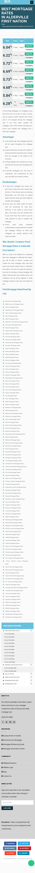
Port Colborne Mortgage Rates (14, 558)
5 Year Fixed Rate (9, 646)
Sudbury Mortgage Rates (12, 584)
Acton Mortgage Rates (12, 307)
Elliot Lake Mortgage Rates (13, 478)
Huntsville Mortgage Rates (13, 493)
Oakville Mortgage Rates (12, 534)
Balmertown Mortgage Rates (13, 413)
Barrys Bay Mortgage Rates (13, 425)
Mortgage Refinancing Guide (13, 744)
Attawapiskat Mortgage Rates (14, 378)
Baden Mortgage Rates (12, 404)
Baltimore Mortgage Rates (13, 416)
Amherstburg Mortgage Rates (14, 342)
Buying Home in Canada (12, 736)
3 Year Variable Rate (10, 668)
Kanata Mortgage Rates (12, 496)
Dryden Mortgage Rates (12, 475)
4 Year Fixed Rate (9, 643)
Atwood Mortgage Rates (12, 381)
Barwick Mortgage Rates (12, 428)
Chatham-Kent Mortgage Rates (14, 463)
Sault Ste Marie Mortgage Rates (14, 575)
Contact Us (7, 776)
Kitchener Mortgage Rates (13, 508)
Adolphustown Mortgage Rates (14, 310)
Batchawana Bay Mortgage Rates (15, 434)
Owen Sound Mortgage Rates (14, 546)
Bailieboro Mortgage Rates (13, 407)
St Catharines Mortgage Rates (14, 578)
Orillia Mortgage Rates (12, 537)
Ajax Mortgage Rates (11, 316)
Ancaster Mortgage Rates (12, 345)
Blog (5, 772)
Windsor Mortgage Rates (12, 611)
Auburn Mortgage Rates (12, 384)
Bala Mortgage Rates (11, 410)
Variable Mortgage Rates (13, 665)
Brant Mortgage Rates (11, 449)
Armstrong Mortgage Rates (13, 363)
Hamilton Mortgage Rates (13, 490)
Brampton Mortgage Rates (13, 446)
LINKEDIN (24, 853)
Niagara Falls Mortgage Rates (14, 525)
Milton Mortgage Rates (12, 516)
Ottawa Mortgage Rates (12, 543)
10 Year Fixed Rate (9, 662)
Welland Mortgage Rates (12, 605)
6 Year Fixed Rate (9, 649)
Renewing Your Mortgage (12, 740)
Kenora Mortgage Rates (12, 502)
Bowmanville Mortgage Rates (14, 443)
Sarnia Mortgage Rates (12, 573)
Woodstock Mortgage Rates (13, 617)
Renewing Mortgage (11, 680)
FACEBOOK (11, 843)
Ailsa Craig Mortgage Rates (13, 313)
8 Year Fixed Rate (9, 655)
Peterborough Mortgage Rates (14, 552)
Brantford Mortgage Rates (13, 452)
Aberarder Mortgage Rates (13, 301)
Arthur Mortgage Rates (12, 369)
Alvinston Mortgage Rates (13, 339)
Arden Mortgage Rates (12, 354)
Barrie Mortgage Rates (12, 422)
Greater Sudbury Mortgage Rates (15, 481)
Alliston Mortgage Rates (12, 333)
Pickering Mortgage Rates (13, 555)
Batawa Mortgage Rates (12, 431)
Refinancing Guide (10, 684)
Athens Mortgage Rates (12, 372)
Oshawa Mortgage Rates (12, 540)
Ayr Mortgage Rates (11, 395)
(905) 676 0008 (7, 717)
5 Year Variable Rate (10, 671)
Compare (29, 49)
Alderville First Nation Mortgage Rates (16, 322)
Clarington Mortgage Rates (13, 469)
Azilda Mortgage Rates (12, 401)
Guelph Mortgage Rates (12, 484)
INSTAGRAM (11, 848)
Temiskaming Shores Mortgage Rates (16, 587)
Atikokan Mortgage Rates (12, 375)
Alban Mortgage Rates (12, 319)
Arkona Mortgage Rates (12, 360)
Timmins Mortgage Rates (12, 593)
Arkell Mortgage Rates (11, 357)
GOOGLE (11, 853)
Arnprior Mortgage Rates (12, 366)
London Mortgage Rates (12, 511)
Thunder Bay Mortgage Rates (14, 590)
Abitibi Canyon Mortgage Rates (14, 304)
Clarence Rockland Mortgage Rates (16, 466)
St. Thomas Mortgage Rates (13, 581)
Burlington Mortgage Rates (13, 457)
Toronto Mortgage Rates (12, 596)
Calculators (9, 674)
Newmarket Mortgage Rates (13, 522)
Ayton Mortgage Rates (12, 398)
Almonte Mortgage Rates (12, 336)
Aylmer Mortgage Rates (12, 392)
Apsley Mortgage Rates (12, 351)
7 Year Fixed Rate (9, 652)
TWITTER (25, 843)
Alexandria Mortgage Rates (13, 325)
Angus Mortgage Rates (12, 348)
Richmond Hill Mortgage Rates (14, 570)
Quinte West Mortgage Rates (14, 567)
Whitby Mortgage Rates (12, 608)
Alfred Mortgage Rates (12, 328)
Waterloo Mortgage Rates (13, 602)
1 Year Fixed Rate (9, 634)
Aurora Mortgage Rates (12, 387)
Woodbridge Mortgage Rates (13, 614)
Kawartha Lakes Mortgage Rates (15, 499)
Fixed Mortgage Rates (12, 630)
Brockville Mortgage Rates (13, 454)
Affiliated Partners (9, 763)
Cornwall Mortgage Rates (12, 472)
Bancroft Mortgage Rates (12, 419)
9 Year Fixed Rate (9, 659)
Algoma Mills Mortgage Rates (14, 330)
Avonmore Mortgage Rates (13, 390)
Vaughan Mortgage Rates (13, 599)
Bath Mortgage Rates (11, 437)
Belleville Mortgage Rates (12, 440)
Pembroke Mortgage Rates (13, 549)
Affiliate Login (8, 767)
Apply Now (29, 46)
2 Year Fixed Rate (9, 637)
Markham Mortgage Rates (13, 514)
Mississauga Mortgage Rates (14, 519)
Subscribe (7, 808)
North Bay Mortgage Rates (13, 531)
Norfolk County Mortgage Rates (14, 528)
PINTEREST (25, 848)
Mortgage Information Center (14, 749)
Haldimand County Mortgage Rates (15, 487)
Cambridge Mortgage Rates (13, 460)
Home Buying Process (12, 677)
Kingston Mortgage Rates (12, 505)
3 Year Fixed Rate (9, 640)
